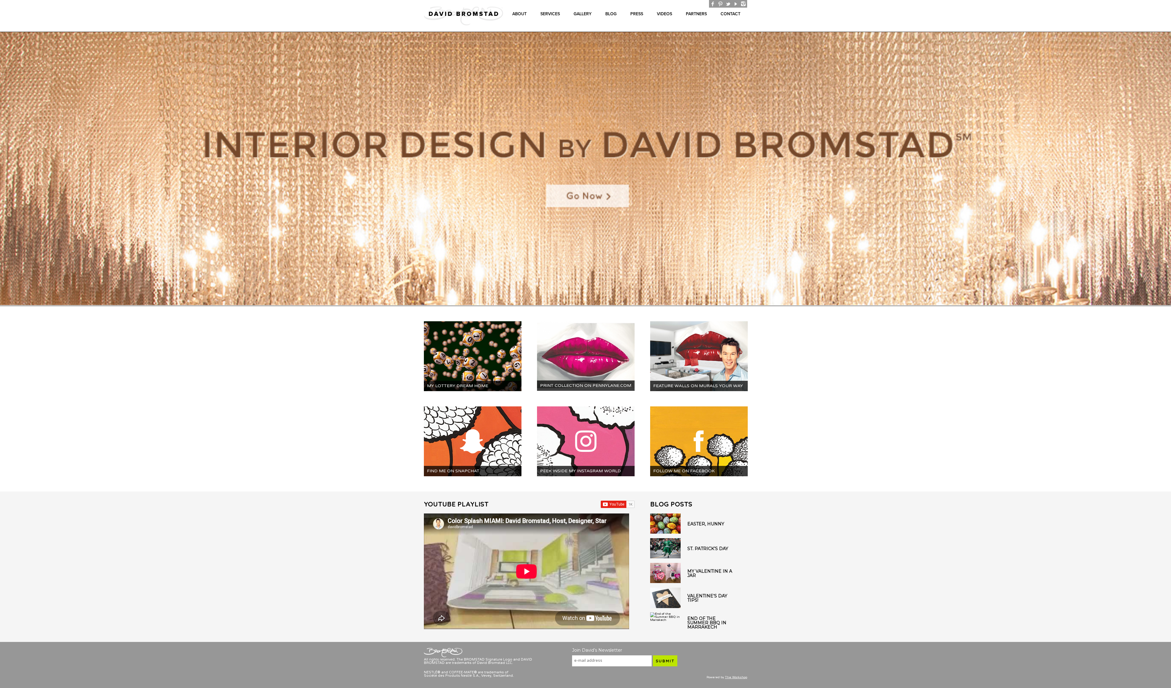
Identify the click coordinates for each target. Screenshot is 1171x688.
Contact (730, 13)
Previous (4, 169)
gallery (583, 13)
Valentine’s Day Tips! (707, 598)
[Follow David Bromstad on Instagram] (743, 4)
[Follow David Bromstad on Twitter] (728, 4)
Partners (696, 13)
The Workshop (736, 677)
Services (550, 13)
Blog (611, 13)
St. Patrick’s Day (707, 548)
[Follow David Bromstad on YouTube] (735, 4)
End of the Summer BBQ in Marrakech (706, 622)
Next (1166, 169)
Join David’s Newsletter (597, 650)
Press (636, 13)
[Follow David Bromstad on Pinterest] (720, 4)
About (519, 13)
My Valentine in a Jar (709, 573)
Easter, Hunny (705, 524)
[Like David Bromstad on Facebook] (713, 4)
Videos (664, 13)
